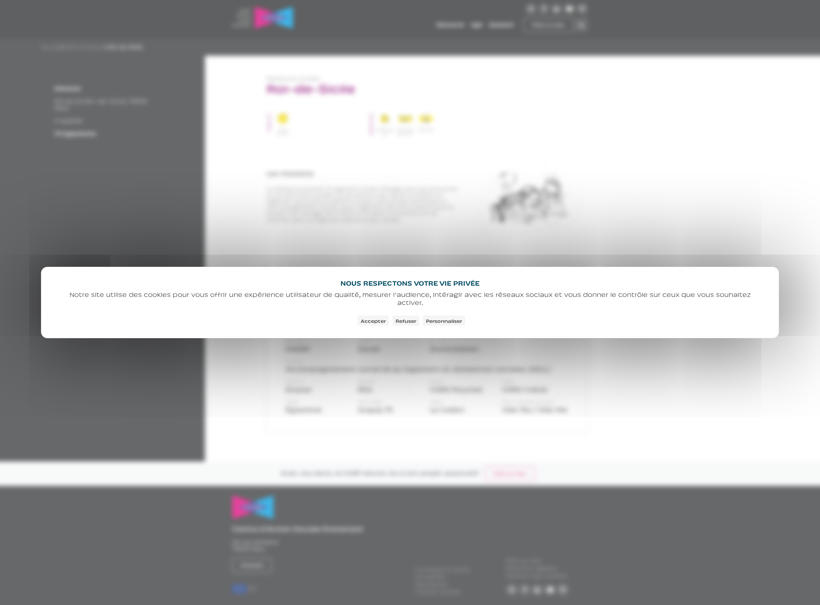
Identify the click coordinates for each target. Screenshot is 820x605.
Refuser (406, 320)
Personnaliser (444, 320)
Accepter (373, 320)
